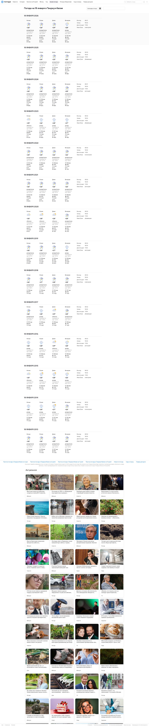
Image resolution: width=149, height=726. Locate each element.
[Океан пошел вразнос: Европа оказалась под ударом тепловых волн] (37, 511)
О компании (7, 725)
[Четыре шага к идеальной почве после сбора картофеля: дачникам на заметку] (111, 536)
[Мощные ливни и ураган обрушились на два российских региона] (62, 585)
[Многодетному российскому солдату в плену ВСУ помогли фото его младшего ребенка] (37, 486)
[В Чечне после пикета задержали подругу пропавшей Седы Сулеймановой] (37, 585)
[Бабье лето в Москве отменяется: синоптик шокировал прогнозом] (62, 511)
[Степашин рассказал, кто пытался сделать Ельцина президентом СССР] (37, 610)
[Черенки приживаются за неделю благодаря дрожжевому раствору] (62, 635)
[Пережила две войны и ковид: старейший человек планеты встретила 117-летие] (87, 486)
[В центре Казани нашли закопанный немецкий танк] (62, 560)
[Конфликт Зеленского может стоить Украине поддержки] (87, 610)
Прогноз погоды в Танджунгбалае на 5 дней (42, 462)
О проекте (90, 725)
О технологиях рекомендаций (115, 725)
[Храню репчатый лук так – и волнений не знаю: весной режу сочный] (37, 660)
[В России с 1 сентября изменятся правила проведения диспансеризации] (111, 610)
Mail (2, 725)
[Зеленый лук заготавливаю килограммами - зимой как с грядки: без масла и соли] (62, 685)
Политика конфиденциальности (101, 725)
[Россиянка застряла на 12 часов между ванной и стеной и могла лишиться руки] (111, 710)
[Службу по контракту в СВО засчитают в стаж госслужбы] (37, 710)
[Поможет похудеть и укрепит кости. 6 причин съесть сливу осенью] (37, 560)
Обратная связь (127, 725)
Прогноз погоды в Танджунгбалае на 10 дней (98, 462)
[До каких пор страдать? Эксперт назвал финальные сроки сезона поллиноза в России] (37, 685)
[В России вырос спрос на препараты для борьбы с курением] (87, 660)
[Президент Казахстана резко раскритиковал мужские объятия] (87, 536)
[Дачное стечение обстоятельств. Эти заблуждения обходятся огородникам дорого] (87, 585)
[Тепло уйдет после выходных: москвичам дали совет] (62, 610)
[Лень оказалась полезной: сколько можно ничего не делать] (37, 635)
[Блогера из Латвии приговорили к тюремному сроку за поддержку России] (62, 660)
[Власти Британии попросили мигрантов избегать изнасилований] (37, 536)
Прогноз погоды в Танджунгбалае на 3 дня (15, 462)
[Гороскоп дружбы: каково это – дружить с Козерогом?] (87, 710)
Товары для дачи (141, 462)
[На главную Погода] (7, 2)
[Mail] (2, 2)
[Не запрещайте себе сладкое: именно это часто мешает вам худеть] (62, 710)
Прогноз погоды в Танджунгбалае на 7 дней (70, 462)
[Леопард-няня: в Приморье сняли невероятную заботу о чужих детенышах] (62, 536)
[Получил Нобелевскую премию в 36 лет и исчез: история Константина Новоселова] (87, 560)
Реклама (13, 725)
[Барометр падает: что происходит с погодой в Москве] (111, 685)
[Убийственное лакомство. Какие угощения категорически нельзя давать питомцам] (87, 511)
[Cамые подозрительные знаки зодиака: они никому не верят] (111, 560)
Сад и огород (129, 462)
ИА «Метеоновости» (143, 725)
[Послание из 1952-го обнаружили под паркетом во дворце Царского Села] (62, 486)
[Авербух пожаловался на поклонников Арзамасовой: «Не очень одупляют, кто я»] (87, 635)
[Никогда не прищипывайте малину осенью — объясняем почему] (111, 511)
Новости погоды (118, 462)
